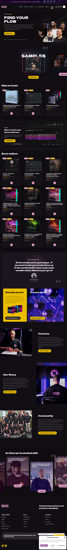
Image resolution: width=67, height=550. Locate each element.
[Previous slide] (44, 48)
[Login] (61, 7)
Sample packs (26, 517)
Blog (3, 521)
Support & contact (6, 526)
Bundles (31, 6)
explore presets (37, 318)
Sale (36, 6)
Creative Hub (41, 6)
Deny (53, 545)
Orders (46, 519)
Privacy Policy (5, 528)
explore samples (12, 318)
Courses (47, 6)
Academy (4, 517)
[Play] (11, 113)
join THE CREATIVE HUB (46, 433)
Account (47, 517)
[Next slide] (47, 48)
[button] (64, 537)
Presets (21, 6)
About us (4, 524)
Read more (8, 33)
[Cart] (59, 7)
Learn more (9, 140)
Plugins (52, 6)
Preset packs (26, 519)
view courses (44, 350)
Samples (26, 6)
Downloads (48, 521)
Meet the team (9, 392)
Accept (44, 545)
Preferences (61, 545)
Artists (3, 519)
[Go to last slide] (56, 281)
